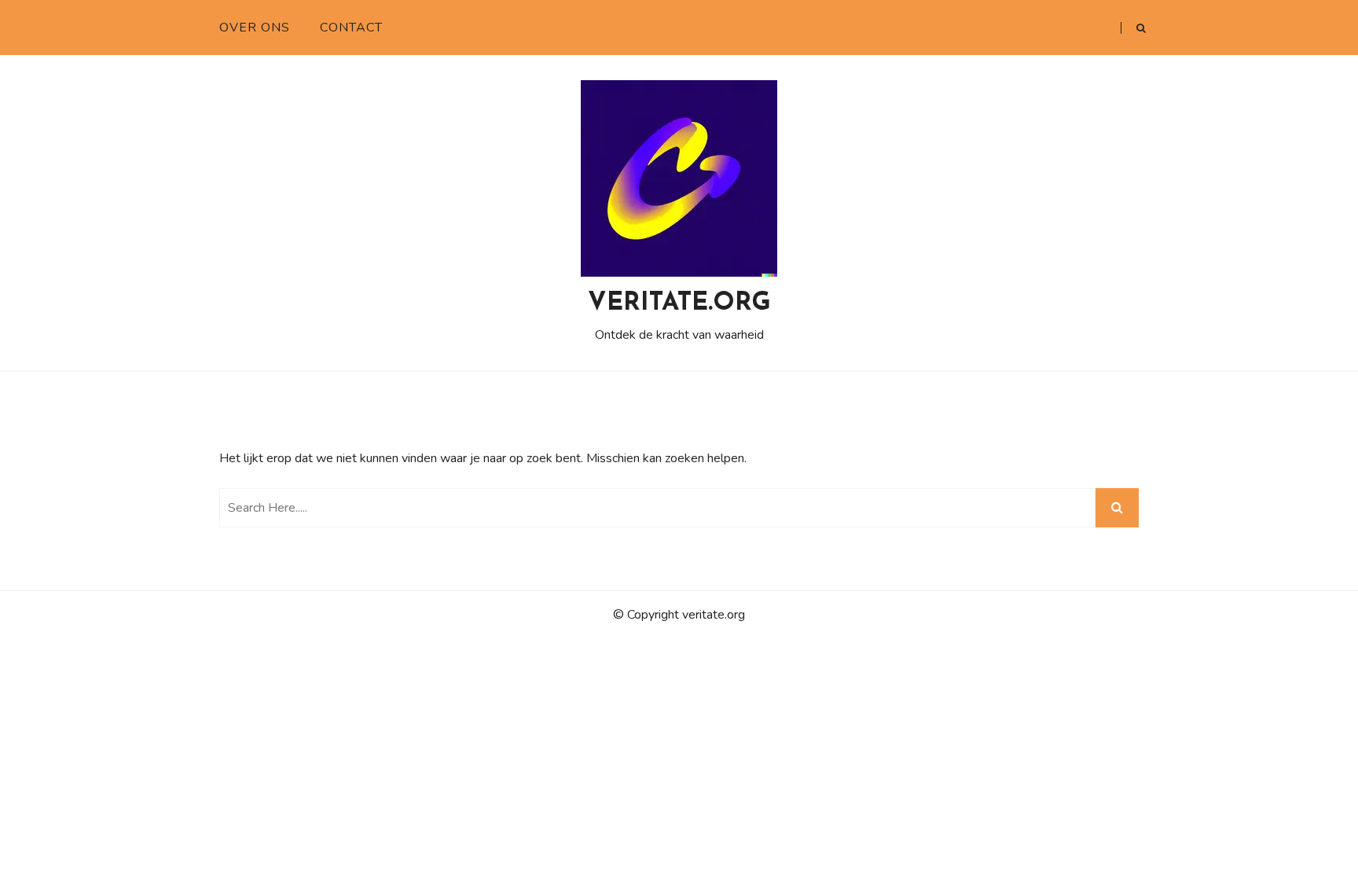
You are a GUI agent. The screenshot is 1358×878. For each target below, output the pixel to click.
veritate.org (679, 303)
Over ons (254, 27)
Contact (351, 27)
